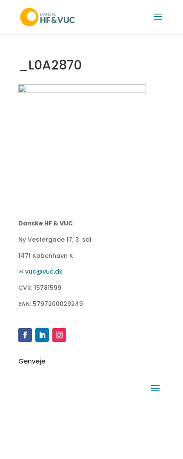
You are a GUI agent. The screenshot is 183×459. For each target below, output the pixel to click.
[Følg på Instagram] (59, 335)
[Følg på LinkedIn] (42, 335)
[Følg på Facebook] (25, 335)
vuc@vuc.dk (44, 271)
